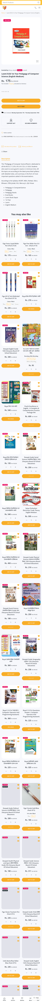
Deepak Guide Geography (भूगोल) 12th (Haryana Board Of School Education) (31, 662)
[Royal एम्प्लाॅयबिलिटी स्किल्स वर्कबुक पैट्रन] (31, 594)
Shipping (11, 83)
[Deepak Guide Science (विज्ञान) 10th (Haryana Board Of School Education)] (31, 847)
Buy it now (21, 106)
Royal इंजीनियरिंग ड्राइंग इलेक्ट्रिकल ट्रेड (31, 762)
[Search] (38, 2)
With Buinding (31, 359)
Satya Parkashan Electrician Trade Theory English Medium (31, 510)
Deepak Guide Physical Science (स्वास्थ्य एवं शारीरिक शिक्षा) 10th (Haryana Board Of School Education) (31, 560)
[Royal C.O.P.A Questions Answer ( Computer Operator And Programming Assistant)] (31, 696)
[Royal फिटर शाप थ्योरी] (10, 392)
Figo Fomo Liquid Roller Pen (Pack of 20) (11, 245)
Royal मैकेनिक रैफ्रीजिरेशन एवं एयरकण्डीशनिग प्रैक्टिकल (10, 558)
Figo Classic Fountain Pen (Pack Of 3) (10, 913)
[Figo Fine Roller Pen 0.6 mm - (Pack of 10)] (31, 229)
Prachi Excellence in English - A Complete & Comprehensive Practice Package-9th (31, 409)
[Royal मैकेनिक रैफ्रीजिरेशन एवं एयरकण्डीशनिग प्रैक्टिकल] (10, 543)
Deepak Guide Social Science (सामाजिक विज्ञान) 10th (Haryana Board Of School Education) (31, 460)
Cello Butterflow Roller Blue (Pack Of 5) (11, 962)
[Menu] (40, 7)
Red (15, 251)
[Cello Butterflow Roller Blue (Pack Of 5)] (10, 947)
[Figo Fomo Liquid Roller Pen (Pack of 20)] (10, 229)
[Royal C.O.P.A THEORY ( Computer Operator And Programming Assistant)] (10, 696)
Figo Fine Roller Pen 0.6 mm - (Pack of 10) (31, 245)
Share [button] (5, 151)
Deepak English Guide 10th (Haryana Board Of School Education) (10, 351)
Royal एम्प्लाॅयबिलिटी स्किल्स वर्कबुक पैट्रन (31, 609)
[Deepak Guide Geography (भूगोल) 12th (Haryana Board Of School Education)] (31, 645)
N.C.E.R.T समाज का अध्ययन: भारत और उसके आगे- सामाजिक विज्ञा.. (31, 351)
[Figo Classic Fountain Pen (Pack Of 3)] (10, 898)
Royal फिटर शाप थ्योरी (10, 406)
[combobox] (21, 2)
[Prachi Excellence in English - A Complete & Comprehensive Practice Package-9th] (31, 392)
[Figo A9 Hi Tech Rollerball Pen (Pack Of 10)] (10, 282)
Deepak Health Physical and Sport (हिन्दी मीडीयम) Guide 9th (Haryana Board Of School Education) (11, 864)
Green (37, 251)
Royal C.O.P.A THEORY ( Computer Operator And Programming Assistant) (10, 712)
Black (10, 251)
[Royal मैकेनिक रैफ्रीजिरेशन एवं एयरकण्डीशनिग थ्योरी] (10, 494)
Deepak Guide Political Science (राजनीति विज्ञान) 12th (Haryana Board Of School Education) (11, 811)
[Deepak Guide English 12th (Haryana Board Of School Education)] (31, 947)
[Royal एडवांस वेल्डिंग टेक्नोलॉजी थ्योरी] (10, 645)
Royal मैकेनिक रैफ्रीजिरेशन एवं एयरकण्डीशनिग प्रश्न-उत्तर (10, 762)
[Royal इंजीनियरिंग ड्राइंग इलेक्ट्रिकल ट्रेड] (31, 747)
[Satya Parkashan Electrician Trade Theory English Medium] (31, 494)
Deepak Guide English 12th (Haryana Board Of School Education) (31, 963)
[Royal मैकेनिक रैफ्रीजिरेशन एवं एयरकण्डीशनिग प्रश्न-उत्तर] (10, 747)
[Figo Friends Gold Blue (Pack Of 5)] (31, 794)
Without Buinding (31, 361)
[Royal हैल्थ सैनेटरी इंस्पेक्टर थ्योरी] (31, 282)
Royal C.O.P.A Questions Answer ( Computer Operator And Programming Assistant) (31, 713)
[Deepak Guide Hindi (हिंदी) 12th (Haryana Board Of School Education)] (31, 898)
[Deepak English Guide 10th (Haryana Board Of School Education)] (10, 335)
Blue (6, 251)
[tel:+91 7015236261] (36, 8)
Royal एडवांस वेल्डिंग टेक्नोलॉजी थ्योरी (10, 660)
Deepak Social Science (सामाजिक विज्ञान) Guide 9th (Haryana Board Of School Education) (11, 611)
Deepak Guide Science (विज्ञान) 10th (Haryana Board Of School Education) (31, 864)
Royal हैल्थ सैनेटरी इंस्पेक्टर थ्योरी (31, 296)
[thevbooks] (4, 8)
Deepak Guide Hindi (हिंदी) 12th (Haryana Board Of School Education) (31, 914)
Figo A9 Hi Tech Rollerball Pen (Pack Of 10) (11, 297)
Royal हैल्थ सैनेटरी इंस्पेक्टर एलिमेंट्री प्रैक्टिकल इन (10, 458)
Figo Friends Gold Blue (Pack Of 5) (31, 809)
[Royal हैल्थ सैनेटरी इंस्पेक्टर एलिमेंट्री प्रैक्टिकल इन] (10, 443)
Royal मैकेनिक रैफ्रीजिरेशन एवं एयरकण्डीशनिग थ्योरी (10, 509)
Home (3, 13)
